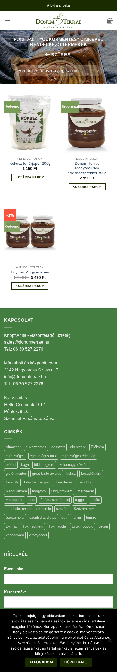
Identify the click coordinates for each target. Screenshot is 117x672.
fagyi (25, 465)
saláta (95, 500)
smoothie (43, 509)
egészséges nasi (43, 456)
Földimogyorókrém (73, 465)
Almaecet (13, 447)
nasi (32, 500)
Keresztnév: (15, 592)
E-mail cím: (14, 569)
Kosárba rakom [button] (30, 177)
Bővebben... (75, 662)
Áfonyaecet (38, 535)
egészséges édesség (78, 456)
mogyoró (39, 491)
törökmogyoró (82, 526)
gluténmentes (16, 473)
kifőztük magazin (37, 482)
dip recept (78, 447)
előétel (11, 465)
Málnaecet (86, 491)
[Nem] (109, 642)
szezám (62, 509)
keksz (71, 473)
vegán (103, 526)
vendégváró (15, 535)
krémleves (64, 482)
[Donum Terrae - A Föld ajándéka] (58, 21)
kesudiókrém (91, 473)
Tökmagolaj (57, 526)
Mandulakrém (16, 491)
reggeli (80, 500)
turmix (91, 517)
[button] (7, 20)
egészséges (15, 456)
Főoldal (24, 39)
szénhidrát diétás (42, 517)
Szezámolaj (15, 517)
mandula (84, 482)
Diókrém (97, 447)
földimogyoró (44, 465)
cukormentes (36, 447)
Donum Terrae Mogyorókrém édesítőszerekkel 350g (87, 168)
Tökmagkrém (33, 526)
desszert (58, 447)
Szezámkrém (84, 509)
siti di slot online (18, 509)
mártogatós (14, 500)
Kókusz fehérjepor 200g (30, 163)
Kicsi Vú (12, 482)
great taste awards (46, 473)
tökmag (11, 526)
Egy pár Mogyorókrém (30, 272)
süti (64, 517)
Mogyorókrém (61, 491)
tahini (76, 517)
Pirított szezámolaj (55, 500)
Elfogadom (41, 662)
